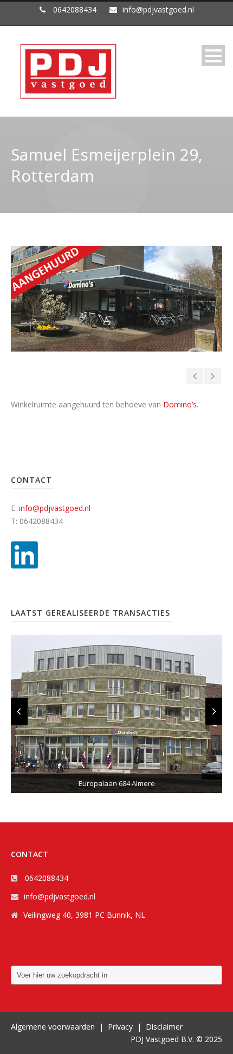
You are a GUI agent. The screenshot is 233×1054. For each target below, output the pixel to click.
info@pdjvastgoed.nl (54, 508)
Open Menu (213, 55)
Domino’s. (180, 404)
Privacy (120, 1026)
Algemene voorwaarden (53, 1026)
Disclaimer (164, 1026)
